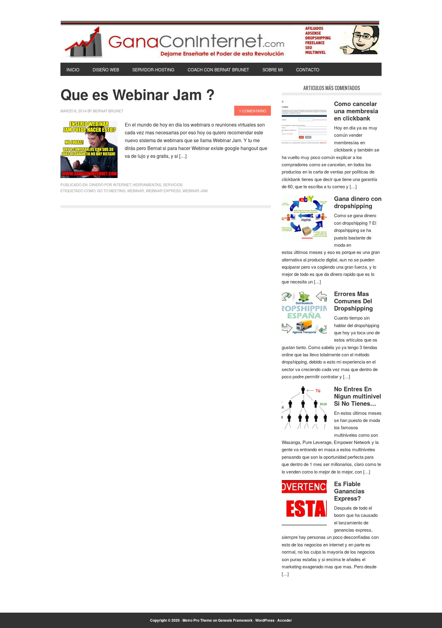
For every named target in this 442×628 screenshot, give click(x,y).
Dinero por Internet (110, 184)
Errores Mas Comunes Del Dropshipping (353, 300)
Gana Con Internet (221, 39)
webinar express (163, 190)
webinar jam (195, 190)
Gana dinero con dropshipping (358, 202)
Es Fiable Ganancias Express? (349, 490)
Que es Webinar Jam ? (137, 94)
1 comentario (252, 110)
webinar (135, 190)
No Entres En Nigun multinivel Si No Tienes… (357, 396)
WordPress (265, 620)
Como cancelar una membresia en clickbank (356, 110)
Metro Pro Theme (197, 620)
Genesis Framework (235, 620)
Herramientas (147, 184)
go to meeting (111, 190)
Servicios (173, 184)
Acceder (284, 620)
